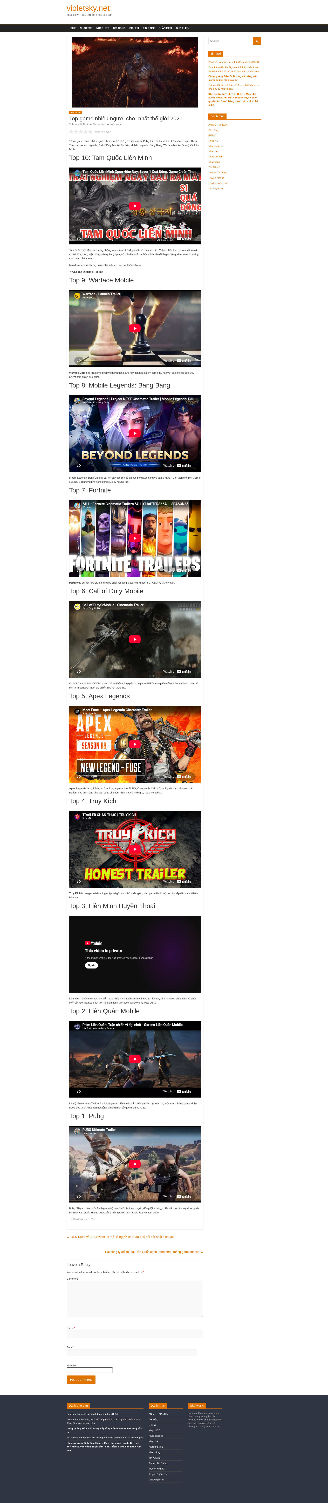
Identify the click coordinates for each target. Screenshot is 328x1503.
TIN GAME (149, 28)
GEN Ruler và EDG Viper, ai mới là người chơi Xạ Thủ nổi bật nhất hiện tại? (120, 1237)
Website (71, 1365)
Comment (73, 1278)
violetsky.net (88, 8)
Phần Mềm (165, 28)
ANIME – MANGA (217, 124)
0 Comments (116, 124)
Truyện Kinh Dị (216, 177)
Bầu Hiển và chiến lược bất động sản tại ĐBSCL (234, 62)
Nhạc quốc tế (215, 146)
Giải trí (134, 28)
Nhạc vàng (214, 162)
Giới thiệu (182, 28)
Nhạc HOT (102, 28)
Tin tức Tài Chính (217, 172)
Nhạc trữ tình (215, 156)
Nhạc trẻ (86, 28)
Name (71, 1328)
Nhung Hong (99, 124)
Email (71, 1347)
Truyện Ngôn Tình (218, 183)
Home (72, 28)
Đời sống (119, 28)
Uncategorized (216, 188)
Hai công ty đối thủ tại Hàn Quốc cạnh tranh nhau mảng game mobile (154, 1252)
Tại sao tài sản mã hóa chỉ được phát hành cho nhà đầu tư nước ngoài (105, 1437)
